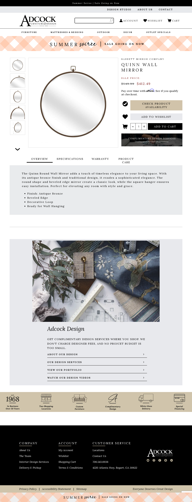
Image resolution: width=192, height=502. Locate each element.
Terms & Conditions (70, 467)
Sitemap (81, 489)
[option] (17, 65)
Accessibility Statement (56, 489)
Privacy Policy (28, 489)
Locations (98, 450)
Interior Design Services (34, 462)
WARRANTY (100, 159)
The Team (25, 456)
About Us (24, 450)
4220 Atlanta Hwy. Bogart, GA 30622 (115, 467)
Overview (39, 159)
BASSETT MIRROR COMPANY (142, 59)
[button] (156, 105)
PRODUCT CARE (126, 160)
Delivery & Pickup (30, 467)
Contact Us (99, 456)
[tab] (39, 160)
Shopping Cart (67, 462)
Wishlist (63, 456)
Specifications (70, 159)
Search (111, 20)
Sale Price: (131, 78)
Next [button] (18, 149)
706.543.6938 (100, 462)
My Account (65, 450)
